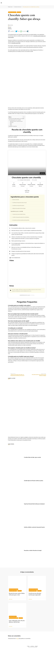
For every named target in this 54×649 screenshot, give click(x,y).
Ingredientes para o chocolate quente (16, 121)
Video (11, 123)
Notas (11, 124)
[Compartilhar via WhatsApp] (23, 31)
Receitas (19, 590)
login (17, 638)
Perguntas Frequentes (13, 126)
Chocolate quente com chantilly (15, 119)
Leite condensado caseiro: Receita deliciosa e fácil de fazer (17, 621)
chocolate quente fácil (15, 43)
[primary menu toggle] (1, 2)
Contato (32, 646)
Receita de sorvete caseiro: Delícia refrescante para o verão (17, 594)
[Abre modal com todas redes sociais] (27, 31)
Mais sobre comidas (13, 590)
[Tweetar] (17, 31)
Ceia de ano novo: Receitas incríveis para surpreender (35, 594)
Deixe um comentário (11, 28)
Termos (36, 646)
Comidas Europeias (13, 616)
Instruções (11, 122)
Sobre (28, 646)
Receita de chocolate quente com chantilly (16, 118)
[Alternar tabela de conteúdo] (23, 117)
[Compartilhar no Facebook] (11, 31)
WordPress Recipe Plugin (25, 295)
